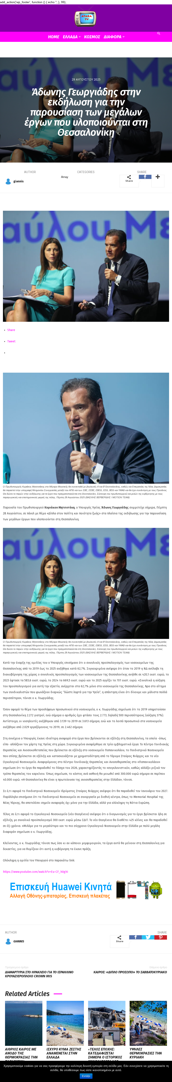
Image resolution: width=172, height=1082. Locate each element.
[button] (159, 34)
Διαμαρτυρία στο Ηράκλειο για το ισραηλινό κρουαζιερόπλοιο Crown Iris (39, 974)
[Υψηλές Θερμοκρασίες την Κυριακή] (148, 1023)
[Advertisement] (86, 51)
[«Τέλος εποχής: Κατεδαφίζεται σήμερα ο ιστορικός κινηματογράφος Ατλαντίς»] (106, 1023)
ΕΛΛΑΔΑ (70, 36)
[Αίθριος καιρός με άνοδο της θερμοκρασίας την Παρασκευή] (23, 1023)
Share (11, 330)
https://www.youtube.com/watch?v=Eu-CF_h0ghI (35, 872)
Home (53, 36)
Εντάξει (86, 1076)
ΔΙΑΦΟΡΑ (112, 36)
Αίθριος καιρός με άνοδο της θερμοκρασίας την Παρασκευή (21, 1055)
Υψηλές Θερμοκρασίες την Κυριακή (146, 1053)
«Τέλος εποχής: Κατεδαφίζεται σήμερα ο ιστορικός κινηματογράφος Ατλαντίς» (105, 1057)
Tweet (11, 341)
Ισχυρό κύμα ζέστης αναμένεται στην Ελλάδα (64, 1053)
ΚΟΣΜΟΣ (92, 36)
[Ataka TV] (86, 17)
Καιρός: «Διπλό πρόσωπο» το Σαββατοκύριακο (130, 972)
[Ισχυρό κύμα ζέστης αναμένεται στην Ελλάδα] (65, 1023)
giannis (18, 181)
